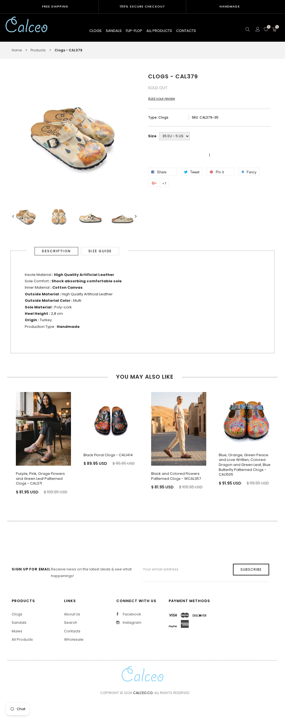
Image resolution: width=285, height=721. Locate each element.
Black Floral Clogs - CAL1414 (108, 455)
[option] (26, 216)
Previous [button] (13, 216)
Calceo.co (143, 692)
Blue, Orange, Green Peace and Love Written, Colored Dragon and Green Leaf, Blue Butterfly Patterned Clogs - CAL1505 (245, 464)
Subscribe (251, 569)
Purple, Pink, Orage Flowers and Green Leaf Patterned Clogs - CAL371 (40, 478)
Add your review (161, 98)
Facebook (131, 614)
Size (152, 136)
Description (56, 251)
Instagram (131, 622)
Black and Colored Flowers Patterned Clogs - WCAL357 (176, 476)
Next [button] (135, 216)
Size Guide (100, 251)
